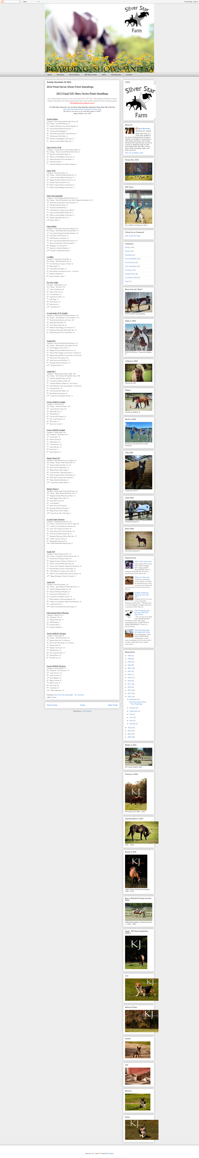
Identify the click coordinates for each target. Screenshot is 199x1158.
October (133, 708)
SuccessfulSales (131, 259)
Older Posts (113, 705)
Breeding (128, 255)
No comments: (80, 695)
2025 (130, 659)
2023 (130, 665)
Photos (127, 251)
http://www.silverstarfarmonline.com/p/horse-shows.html (81, 109)
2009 (130, 737)
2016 (130, 687)
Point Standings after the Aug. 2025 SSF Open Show (142, 612)
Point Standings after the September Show (142, 631)
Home (49, 75)
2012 (130, 727)
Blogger (110, 1153)
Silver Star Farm (144, 128)
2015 (130, 690)
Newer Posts (52, 705)
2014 (130, 693)
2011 (130, 731)
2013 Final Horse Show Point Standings (70, 86)
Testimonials (116, 75)
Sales (104, 75)
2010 (130, 734)
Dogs (127, 281)
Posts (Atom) (86, 711)
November (134, 699)
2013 (130, 696)
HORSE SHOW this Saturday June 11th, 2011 (142, 595)
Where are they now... (143, 577)
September (134, 711)
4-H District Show (131, 277)
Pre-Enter (128, 270)
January (133, 724)
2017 (130, 684)
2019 (130, 678)
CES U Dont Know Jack (143, 561)
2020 (130, 674)
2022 (130, 668)
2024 (130, 662)
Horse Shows (74, 75)
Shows (54, 697)
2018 (130, 681)
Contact (129, 75)
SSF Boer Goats (90, 75)
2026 (130, 656)
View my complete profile (134, 153)
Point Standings (130, 266)
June (132, 717)
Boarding (60, 75)
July (131, 714)
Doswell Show (130, 274)
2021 (130, 671)
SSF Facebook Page (132, 236)
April (131, 720)
